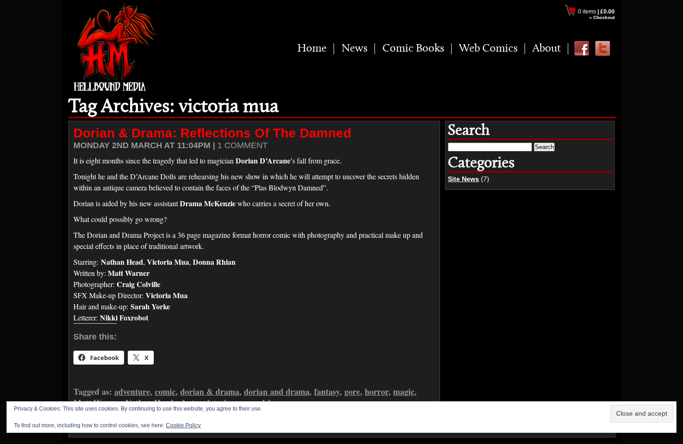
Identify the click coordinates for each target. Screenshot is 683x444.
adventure (132, 391)
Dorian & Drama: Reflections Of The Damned (212, 133)
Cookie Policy (183, 425)
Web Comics (488, 48)
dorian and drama (276, 391)
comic (165, 391)
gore (352, 391)
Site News (463, 179)
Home (312, 48)
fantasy (327, 391)
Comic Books (413, 48)
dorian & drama (209, 391)
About (546, 48)
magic (403, 391)
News (355, 48)
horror (376, 391)
